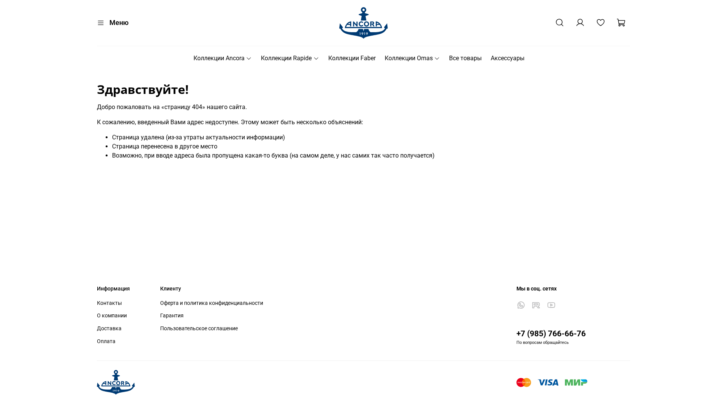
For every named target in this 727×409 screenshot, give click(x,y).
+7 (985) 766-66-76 (551, 333)
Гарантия (172, 315)
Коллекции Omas (409, 58)
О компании (112, 315)
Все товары (465, 58)
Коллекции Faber (352, 58)
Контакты (109, 303)
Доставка (109, 328)
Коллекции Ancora (219, 58)
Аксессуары (507, 58)
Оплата (106, 341)
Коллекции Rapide (286, 58)
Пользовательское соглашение (199, 328)
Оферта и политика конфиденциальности (211, 303)
